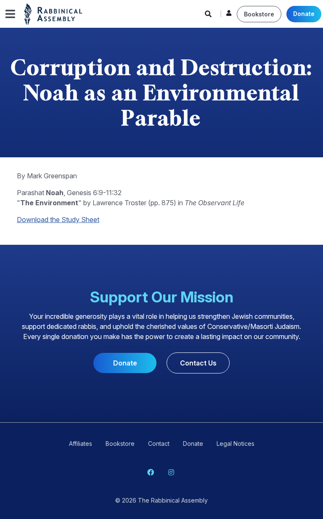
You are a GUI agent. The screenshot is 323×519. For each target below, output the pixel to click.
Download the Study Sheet (58, 219)
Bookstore (259, 14)
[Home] (53, 13)
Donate (304, 13)
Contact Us (198, 363)
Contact (158, 443)
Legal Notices (235, 443)
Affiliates (80, 443)
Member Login (228, 15)
